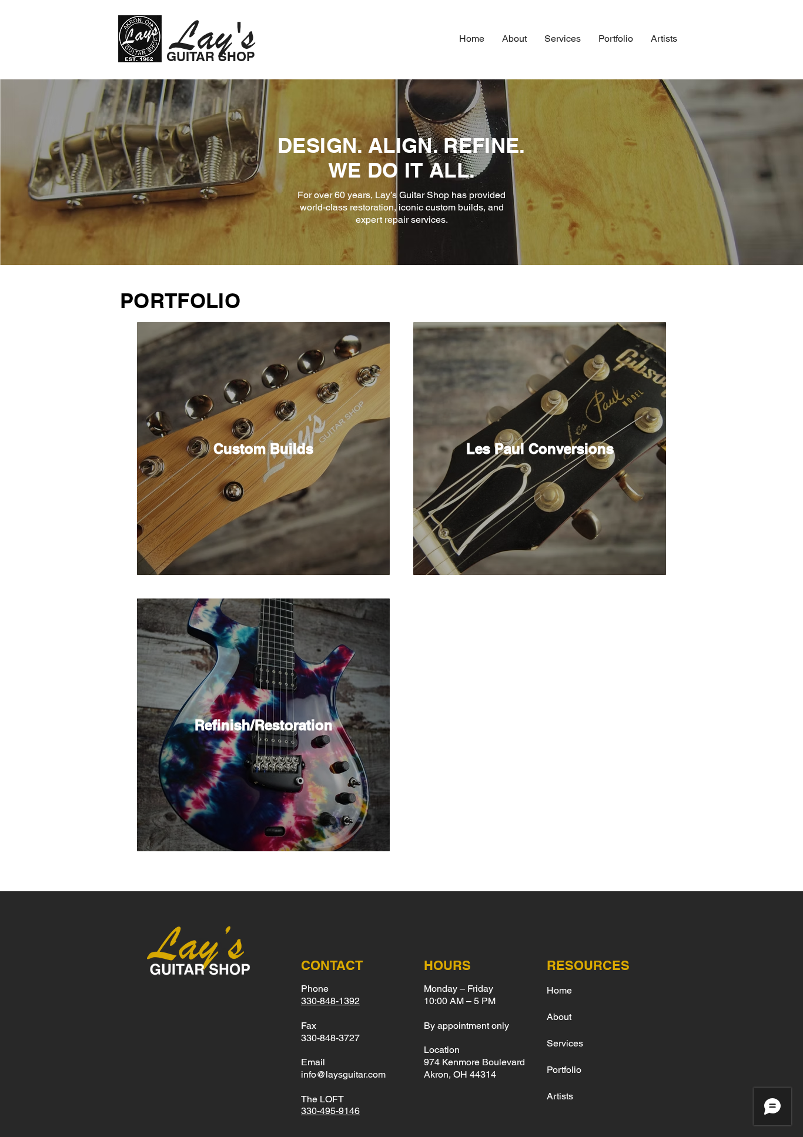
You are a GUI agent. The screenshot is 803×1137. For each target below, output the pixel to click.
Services (565, 1043)
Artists (560, 1096)
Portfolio (564, 1069)
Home (559, 990)
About (559, 1016)
